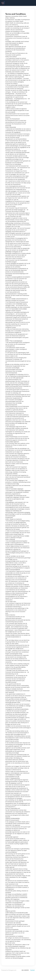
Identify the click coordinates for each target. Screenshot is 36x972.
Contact (32, 970)
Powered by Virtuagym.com (8, 970)
